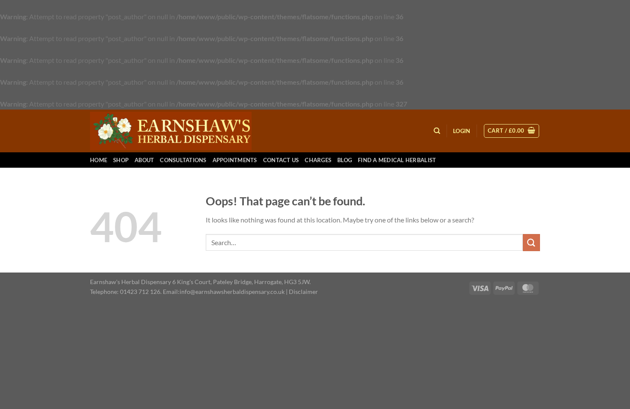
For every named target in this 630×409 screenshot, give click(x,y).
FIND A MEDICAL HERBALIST (397, 160)
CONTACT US (281, 160)
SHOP (121, 160)
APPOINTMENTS (235, 160)
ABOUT (144, 160)
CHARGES (318, 160)
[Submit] (531, 242)
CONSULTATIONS (183, 160)
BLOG (344, 160)
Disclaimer (303, 291)
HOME (98, 160)
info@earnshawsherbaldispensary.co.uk (232, 291)
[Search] (437, 131)
